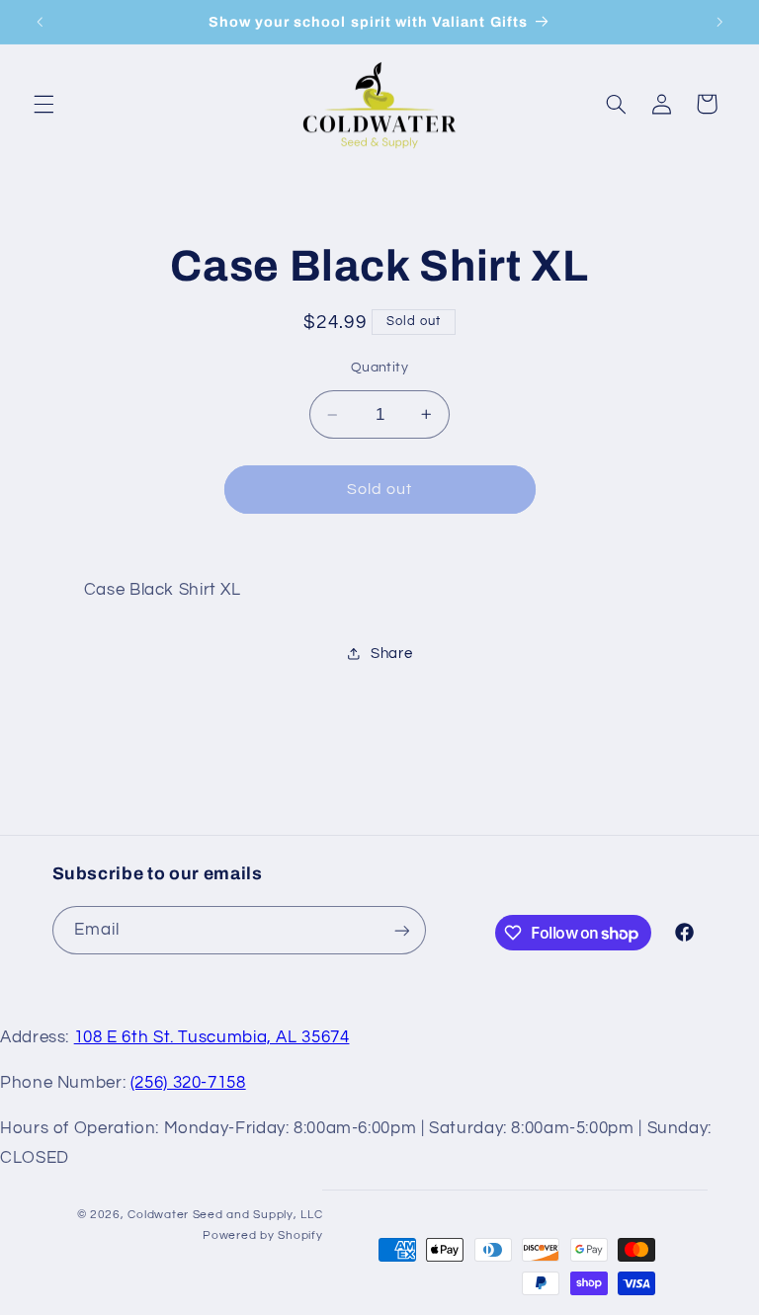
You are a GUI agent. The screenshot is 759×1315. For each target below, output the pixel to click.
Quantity (379, 367)
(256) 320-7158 (188, 1083)
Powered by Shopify (262, 1235)
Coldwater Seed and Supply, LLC (224, 1214)
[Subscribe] (401, 930)
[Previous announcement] (39, 21)
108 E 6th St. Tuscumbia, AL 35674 (212, 1037)
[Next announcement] (719, 21)
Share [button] (391, 653)
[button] (43, 103)
